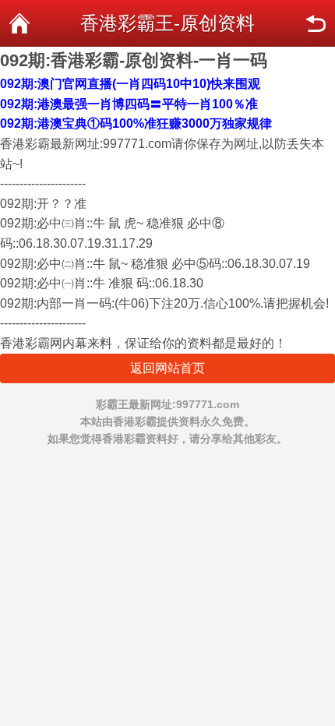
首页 (19, 23)
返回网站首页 (167, 368)
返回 (315, 23)
